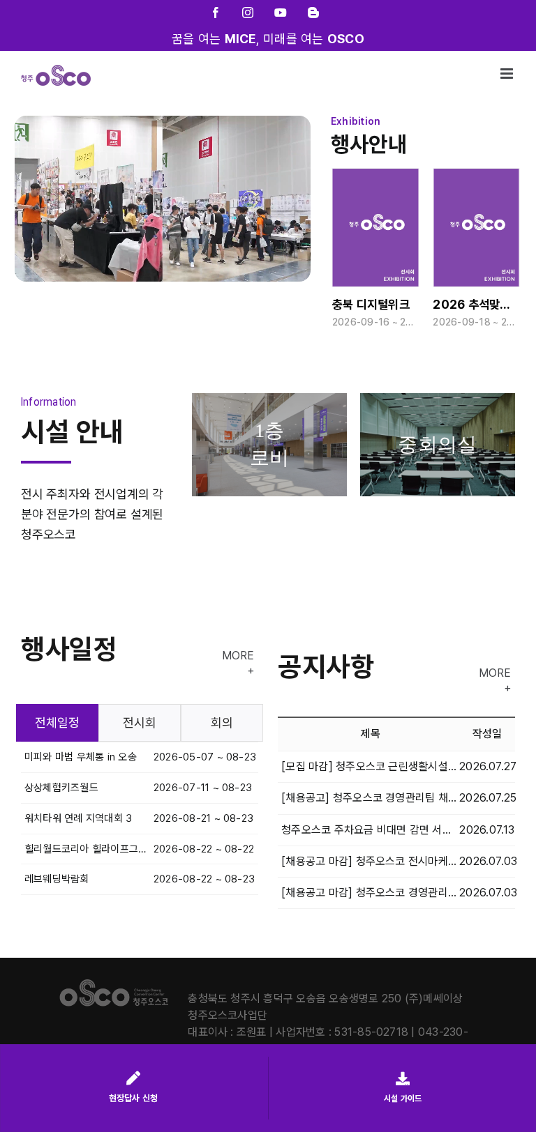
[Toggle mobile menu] (507, 73)
